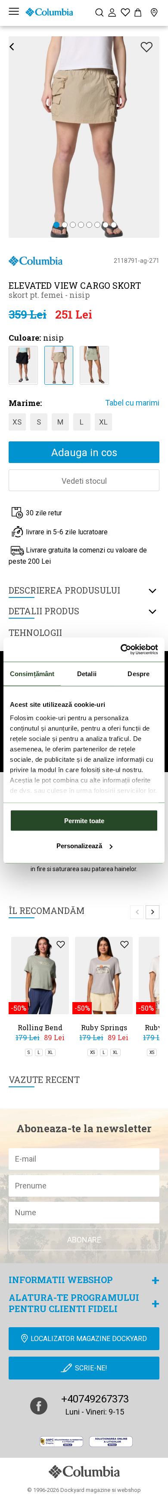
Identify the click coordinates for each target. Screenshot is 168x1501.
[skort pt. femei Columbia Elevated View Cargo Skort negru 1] (23, 364)
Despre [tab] (138, 673)
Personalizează (79, 846)
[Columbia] (49, 12)
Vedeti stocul (84, 480)
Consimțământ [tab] (32, 673)
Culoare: (25, 337)
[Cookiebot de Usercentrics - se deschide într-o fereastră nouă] (121, 649)
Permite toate (84, 820)
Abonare (84, 1239)
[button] (56, 225)
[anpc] (61, 1441)
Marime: (25, 403)
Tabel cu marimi (132, 402)
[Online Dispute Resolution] (111, 1441)
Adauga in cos (84, 453)
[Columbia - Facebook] (38, 1406)
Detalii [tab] (86, 673)
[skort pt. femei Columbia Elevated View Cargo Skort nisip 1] (59, 364)
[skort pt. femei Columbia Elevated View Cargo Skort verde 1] (94, 364)
